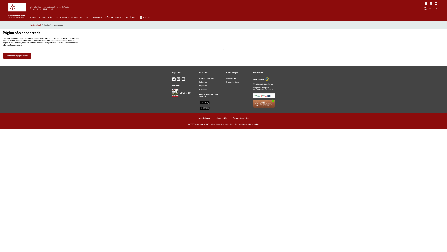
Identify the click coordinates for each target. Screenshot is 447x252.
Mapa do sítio (221, 118)
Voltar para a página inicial (17, 55)
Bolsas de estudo (80, 17)
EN (437, 8)
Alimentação (46, 17)
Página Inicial (35, 25)
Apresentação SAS (206, 78)
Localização (231, 78)
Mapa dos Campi (233, 82)
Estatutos (203, 82)
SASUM (33, 17)
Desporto (97, 17)
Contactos (203, 89)
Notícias (130, 17)
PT (431, 8)
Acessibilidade (204, 118)
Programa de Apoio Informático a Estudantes (263, 88)
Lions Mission (258, 79)
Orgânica (203, 85)
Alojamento (62, 17)
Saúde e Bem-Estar (113, 17)
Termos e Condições (240, 118)
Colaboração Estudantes (263, 84)
